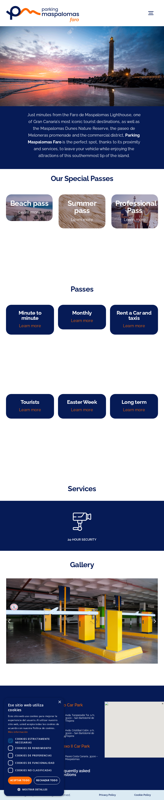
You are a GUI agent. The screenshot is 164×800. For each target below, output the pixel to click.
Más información (18, 732)
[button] (34, 789)
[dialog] (34, 747)
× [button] (59, 702)
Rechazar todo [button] (47, 780)
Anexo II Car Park (74, 746)
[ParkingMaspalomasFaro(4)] (82, 621)
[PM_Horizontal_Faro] (42, 8)
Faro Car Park (70, 705)
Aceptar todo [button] (20, 780)
